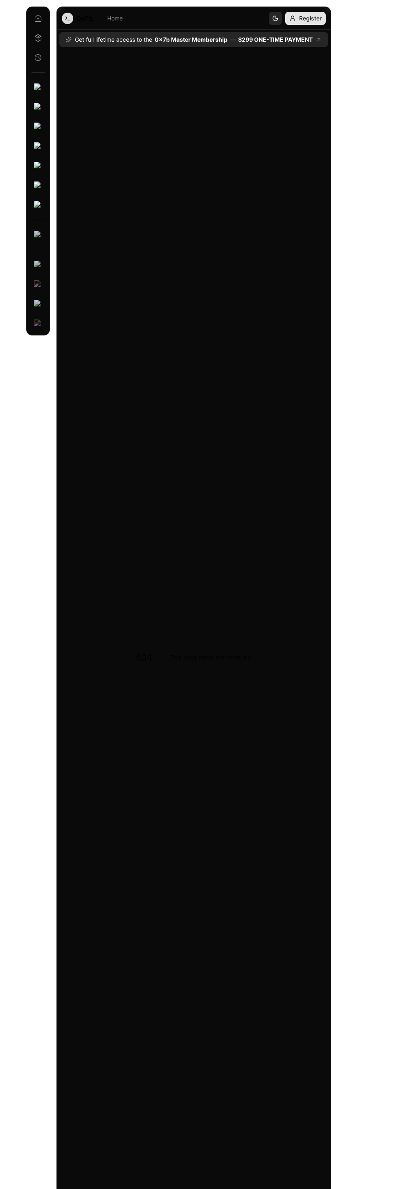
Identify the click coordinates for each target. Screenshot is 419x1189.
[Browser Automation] (38, 146)
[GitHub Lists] (38, 323)
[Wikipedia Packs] (38, 284)
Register (310, 18)
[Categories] (38, 38)
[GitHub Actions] (38, 205)
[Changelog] (38, 57)
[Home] (38, 18)
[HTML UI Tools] (38, 185)
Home (115, 18)
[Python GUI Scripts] (38, 87)
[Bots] (38, 107)
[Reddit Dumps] (38, 304)
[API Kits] (38, 126)
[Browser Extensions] (38, 166)
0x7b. (85, 18)
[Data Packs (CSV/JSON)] (38, 235)
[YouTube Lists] (38, 265)
